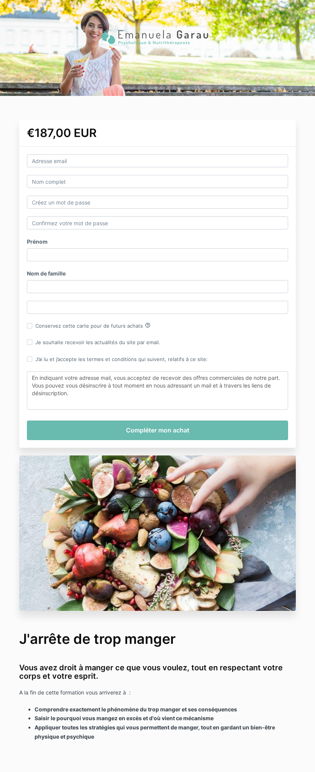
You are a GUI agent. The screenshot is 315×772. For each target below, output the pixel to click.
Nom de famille (46, 273)
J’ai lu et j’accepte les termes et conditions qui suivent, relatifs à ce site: (121, 359)
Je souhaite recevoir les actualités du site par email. (97, 342)
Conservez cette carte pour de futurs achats (93, 325)
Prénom (37, 241)
